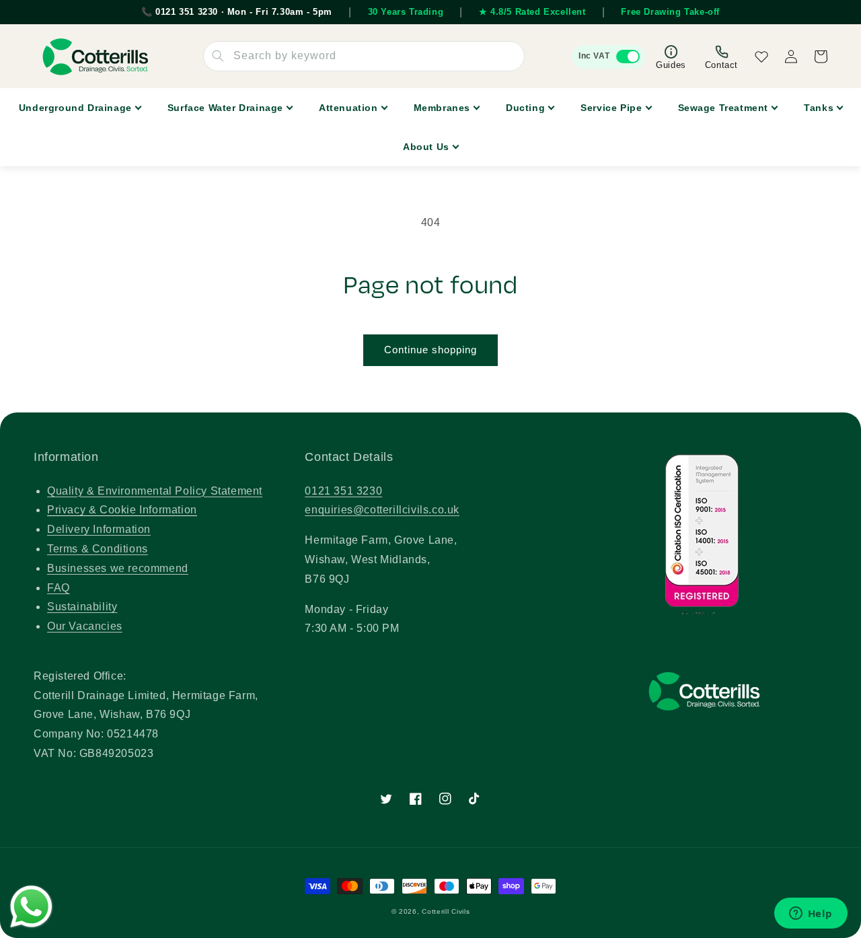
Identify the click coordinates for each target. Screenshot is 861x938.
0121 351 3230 (343, 491)
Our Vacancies (84, 626)
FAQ (58, 587)
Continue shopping (430, 349)
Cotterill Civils (446, 911)
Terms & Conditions (97, 548)
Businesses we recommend (117, 568)
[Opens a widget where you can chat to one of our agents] (811, 914)
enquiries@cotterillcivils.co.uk (382, 509)
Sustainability (82, 606)
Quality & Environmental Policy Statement (154, 491)
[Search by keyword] (218, 56)
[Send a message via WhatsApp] (31, 906)
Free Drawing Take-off (670, 12)
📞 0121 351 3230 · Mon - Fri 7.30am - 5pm (236, 12)
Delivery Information (99, 529)
